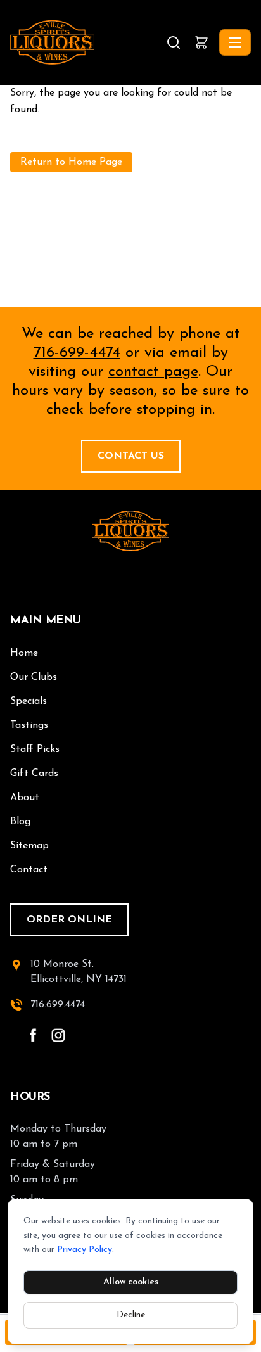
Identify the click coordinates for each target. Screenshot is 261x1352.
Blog (20, 822)
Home (24, 653)
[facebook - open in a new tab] (33, 1035)
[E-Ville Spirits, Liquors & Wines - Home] (86, 42)
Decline (131, 1315)
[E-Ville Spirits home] (130, 531)
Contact (29, 870)
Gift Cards (34, 773)
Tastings (29, 725)
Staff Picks (35, 749)
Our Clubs (33, 677)
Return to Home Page (71, 162)
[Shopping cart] (201, 42)
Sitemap (29, 846)
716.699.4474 (57, 1005)
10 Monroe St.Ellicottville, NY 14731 (78, 972)
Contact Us (131, 456)
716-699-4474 (77, 352)
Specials (28, 701)
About (24, 798)
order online (69, 920)
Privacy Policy (84, 1249)
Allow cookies (130, 1282)
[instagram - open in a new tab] (58, 1035)
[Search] (173, 42)
